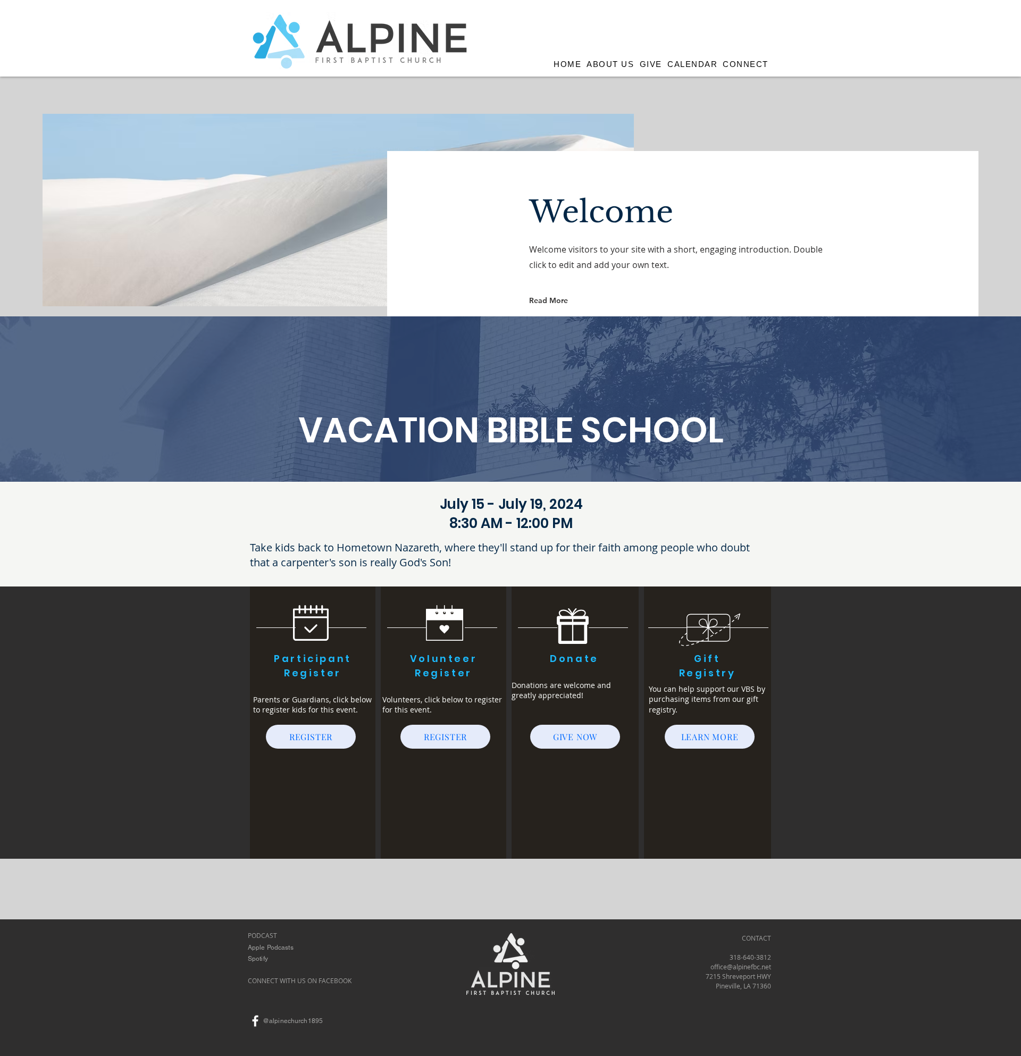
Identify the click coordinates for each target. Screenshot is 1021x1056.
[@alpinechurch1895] (255, 1020)
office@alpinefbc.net (740, 966)
